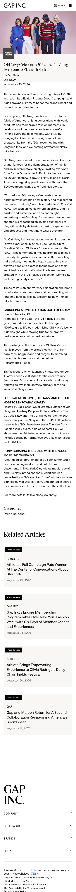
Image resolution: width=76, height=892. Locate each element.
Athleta (12, 558)
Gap (10, 706)
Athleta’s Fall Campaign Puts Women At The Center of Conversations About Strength (37, 569)
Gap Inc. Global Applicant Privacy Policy (26, 877)
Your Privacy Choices (16, 873)
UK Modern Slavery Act (17, 881)
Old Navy (10, 79)
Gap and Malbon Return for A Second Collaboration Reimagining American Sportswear (37, 717)
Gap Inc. (13, 606)
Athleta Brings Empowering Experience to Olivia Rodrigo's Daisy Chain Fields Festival (36, 670)
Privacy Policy (58, 870)
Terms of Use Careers (34, 870)
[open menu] (70, 5)
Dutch (59, 6)
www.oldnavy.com (47, 385)
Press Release (14, 514)
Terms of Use (11, 870)
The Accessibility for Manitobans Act (24, 887)
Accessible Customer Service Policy (24, 884)
